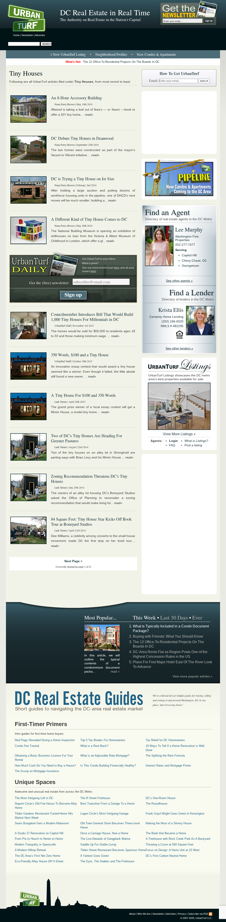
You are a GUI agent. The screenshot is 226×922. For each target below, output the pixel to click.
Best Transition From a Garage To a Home (107, 803)
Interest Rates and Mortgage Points (168, 765)
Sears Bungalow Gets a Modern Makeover (42, 823)
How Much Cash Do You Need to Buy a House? (45, 765)
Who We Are (144, 913)
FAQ (172, 445)
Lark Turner (61, 401)
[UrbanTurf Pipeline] (179, 198)
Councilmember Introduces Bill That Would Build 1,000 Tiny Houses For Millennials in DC (92, 316)
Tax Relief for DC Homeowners (165, 740)
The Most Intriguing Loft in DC (34, 798)
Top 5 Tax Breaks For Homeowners (102, 740)
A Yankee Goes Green (94, 855)
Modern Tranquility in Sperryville (35, 844)
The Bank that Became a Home (166, 833)
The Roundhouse (156, 803)
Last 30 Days (174, 617)
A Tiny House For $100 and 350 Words (83, 395)
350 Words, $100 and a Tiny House (80, 354)
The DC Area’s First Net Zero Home (37, 855)
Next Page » (73, 561)
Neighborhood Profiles (111, 54)
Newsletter (27, 35)
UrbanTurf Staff (63, 325)
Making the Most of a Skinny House (169, 823)
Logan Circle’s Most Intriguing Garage (104, 813)
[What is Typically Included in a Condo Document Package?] (102, 650)
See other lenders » (179, 348)
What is (196, 441)
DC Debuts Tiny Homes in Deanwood (82, 138)
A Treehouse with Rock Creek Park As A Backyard (178, 838)
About (132, 913)
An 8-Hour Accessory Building (76, 97)
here (116, 267)
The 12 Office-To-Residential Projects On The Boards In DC (121, 61)
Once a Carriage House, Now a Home (104, 833)
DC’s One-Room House (160, 798)
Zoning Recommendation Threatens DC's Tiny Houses (89, 478)
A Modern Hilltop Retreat (30, 850)
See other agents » (179, 280)
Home (16, 35)
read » (115, 671)
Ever (197, 617)
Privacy (182, 913)
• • (113, 54)
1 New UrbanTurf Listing (68, 54)
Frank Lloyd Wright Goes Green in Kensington (175, 813)
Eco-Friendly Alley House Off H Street (39, 861)
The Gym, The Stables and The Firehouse (107, 861)
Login (173, 441)
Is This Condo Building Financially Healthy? (108, 765)
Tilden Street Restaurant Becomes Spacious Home (113, 850)
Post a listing (193, 445)
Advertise (40, 35)
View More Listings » (179, 434)
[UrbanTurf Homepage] (30, 19)
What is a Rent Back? (94, 746)
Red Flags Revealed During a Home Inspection (45, 740)
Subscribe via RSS (198, 913)
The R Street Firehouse (95, 798)
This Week (144, 617)
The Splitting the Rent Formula (165, 755)
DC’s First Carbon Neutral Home (166, 855)
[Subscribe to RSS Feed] (210, 913)
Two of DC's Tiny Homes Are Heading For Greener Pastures (86, 438)
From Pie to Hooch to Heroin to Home (39, 838)
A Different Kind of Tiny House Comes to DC (89, 219)
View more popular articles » (192, 676)
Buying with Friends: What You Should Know (168, 636)
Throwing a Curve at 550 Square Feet (169, 844)
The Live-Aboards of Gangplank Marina (105, 838)
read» (89, 114)
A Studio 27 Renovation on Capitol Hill (39, 833)
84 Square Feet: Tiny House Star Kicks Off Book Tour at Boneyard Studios (91, 521)
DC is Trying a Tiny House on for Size (82, 178)
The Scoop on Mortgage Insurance (37, 771)
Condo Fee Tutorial (27, 746)
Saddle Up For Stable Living (98, 844)
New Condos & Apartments (156, 54)
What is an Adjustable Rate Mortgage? (104, 755)
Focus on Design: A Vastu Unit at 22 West (173, 850)
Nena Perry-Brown (65, 104)
